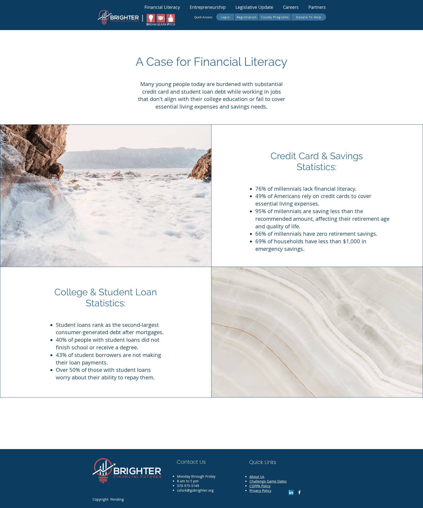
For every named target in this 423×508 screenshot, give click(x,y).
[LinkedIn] (291, 492)
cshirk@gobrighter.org (195, 490)
